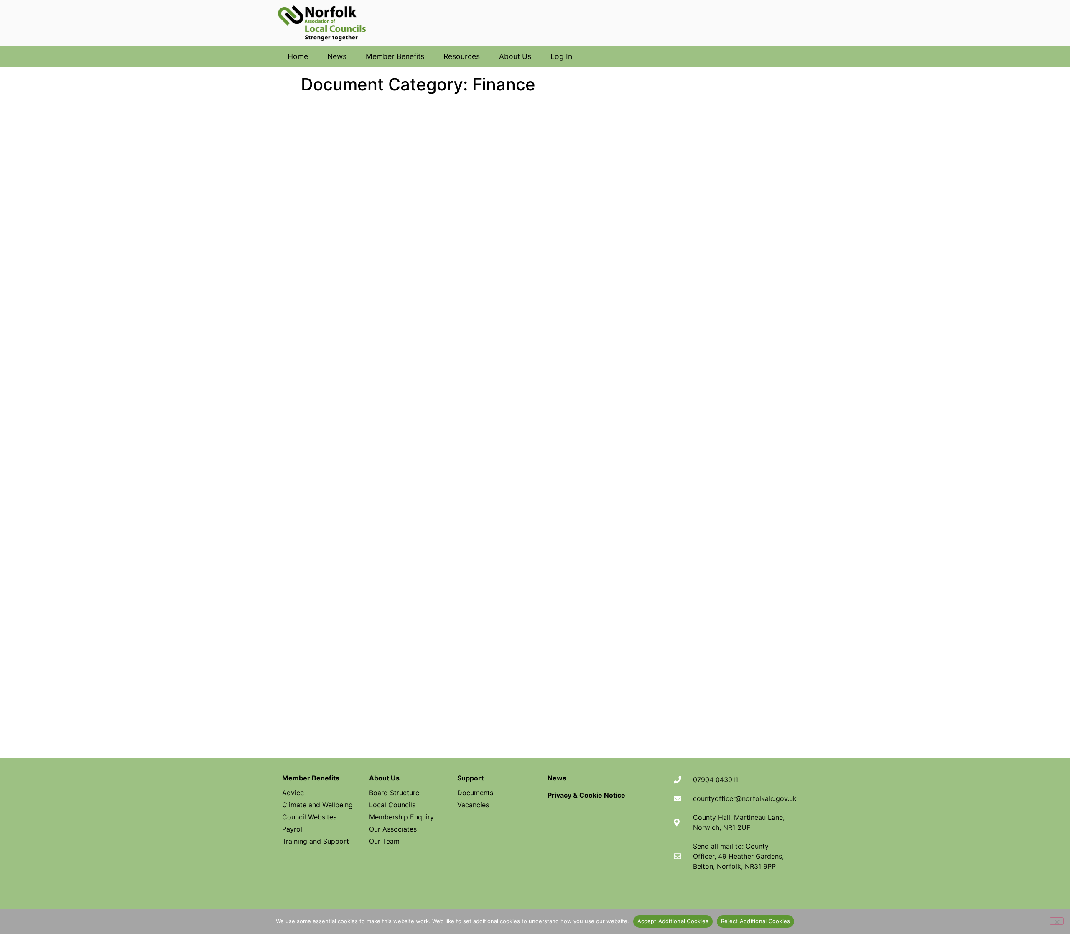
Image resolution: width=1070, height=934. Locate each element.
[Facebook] (704, 896)
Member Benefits (395, 56)
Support (470, 778)
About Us (515, 56)
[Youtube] (730, 896)
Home (298, 56)
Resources (461, 56)
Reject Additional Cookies (755, 921)
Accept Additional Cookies (672, 921)
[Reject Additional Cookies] (1057, 921)
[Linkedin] (757, 896)
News (336, 56)
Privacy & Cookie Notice (586, 795)
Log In (561, 56)
